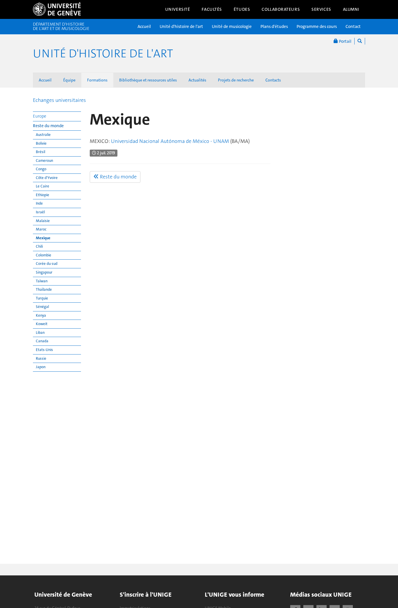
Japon (40, 366)
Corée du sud (46, 263)
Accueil (144, 26)
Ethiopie (42, 194)
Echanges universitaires (59, 100)
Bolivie (41, 143)
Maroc (41, 229)
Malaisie (43, 220)
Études (242, 9)
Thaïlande (44, 289)
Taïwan (41, 281)
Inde (39, 203)
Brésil (40, 151)
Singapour (44, 272)
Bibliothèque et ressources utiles (148, 80)
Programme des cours (317, 26)
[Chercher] (360, 41)
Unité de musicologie (232, 26)
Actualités (197, 80)
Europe (39, 116)
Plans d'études (274, 26)
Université (177, 9)
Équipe (69, 80)
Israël (40, 212)
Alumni (351, 9)
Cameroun (44, 160)
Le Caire (42, 186)
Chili (39, 246)
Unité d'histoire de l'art (181, 26)
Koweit (41, 323)
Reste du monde (48, 126)
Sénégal (42, 306)
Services (321, 9)
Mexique (43, 237)
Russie (41, 358)
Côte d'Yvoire (47, 177)
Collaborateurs (281, 9)
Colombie (43, 255)
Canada (42, 340)
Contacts (273, 80)
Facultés (212, 9)
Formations (97, 80)
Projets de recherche (236, 80)
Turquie (42, 298)
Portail (344, 41)
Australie (43, 134)
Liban (40, 332)
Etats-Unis (44, 349)
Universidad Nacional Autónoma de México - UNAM (170, 141)
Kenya (41, 315)
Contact (353, 26)
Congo (41, 168)
